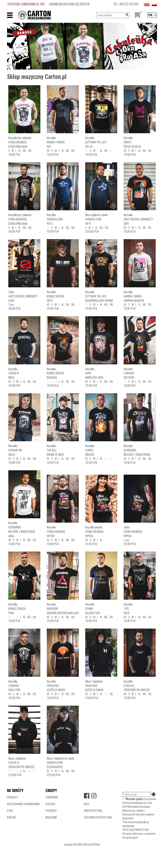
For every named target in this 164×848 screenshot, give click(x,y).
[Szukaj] (127, 15)
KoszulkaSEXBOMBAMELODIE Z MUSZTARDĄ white (21, 529)
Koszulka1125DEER (128, 608)
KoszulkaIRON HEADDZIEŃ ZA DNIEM (56, 685)
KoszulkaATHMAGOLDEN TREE (92, 608)
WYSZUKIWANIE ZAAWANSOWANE (23, 804)
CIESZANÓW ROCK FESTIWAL (98, 817)
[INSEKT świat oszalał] (82, 46)
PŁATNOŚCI (51, 810)
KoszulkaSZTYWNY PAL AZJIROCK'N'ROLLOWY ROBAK (99, 296)
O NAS (10, 810)
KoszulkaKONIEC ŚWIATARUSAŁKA (55, 373)
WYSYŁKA (50, 804)
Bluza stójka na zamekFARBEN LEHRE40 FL (96, 219)
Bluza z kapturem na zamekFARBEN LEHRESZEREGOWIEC (60, 762)
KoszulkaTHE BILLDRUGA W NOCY (55, 450)
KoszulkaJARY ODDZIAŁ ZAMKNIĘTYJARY (138, 219)
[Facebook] (86, 795)
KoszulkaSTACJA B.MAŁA (13, 373)
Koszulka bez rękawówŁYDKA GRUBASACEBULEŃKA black (19, 219)
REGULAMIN (51, 817)
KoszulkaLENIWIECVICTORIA (129, 373)
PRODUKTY (12, 797)
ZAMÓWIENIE (51, 797)
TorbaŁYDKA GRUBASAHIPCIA (133, 531)
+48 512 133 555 (129, 3)
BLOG (86, 804)
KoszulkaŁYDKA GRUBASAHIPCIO (56, 531)
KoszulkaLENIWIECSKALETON (14, 685)
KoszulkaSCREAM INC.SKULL (15, 450)
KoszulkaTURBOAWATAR (89, 450)
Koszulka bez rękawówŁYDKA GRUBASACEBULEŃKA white (19, 142)
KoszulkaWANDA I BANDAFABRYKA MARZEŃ (134, 296)
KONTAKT (11, 817)
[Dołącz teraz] (153, 794)
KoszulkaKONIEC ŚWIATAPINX (17, 608)
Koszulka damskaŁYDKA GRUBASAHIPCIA (94, 531)
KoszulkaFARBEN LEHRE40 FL (55, 219)
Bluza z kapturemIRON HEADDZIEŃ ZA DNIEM (94, 685)
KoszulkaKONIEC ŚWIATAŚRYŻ (55, 296)
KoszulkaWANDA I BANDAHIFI (56, 142)
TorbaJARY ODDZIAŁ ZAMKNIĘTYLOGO (23, 296)
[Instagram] (94, 795)
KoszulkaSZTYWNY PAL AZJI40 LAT (95, 142)
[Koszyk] (138, 15)
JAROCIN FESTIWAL (93, 810)
